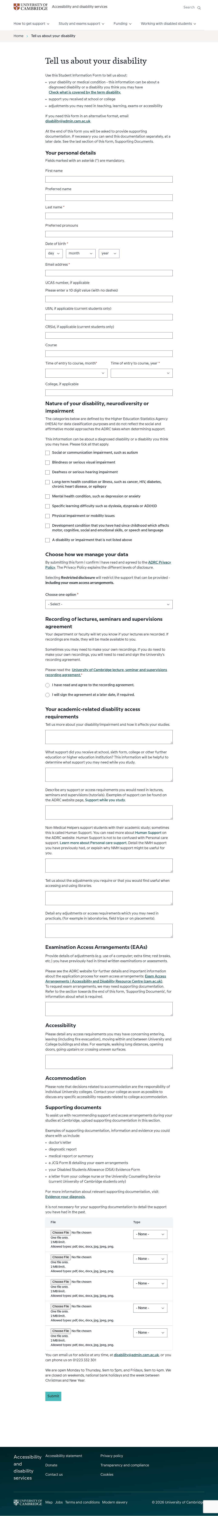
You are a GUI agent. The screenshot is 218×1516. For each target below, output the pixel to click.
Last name (55, 207)
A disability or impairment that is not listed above (92, 540)
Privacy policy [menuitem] (111, 1456)
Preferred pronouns (61, 225)
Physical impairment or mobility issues (83, 516)
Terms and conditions (82, 1502)
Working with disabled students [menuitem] (166, 23)
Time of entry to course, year (135, 363)
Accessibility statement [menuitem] (63, 1456)
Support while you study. (105, 800)
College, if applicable (62, 384)
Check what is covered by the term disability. (85, 92)
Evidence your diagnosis (65, 1197)
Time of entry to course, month (71, 363)
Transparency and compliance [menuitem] (124, 1465)
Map (49, 1502)
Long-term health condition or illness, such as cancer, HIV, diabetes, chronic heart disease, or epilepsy (107, 484)
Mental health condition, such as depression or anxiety (96, 496)
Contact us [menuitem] (54, 1474)
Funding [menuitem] (120, 23)
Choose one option (62, 594)
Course (51, 345)
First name (54, 171)
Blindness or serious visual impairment (83, 462)
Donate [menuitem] (51, 1465)
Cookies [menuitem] (106, 1474)
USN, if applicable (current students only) (78, 308)
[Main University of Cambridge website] (28, 1502)
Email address (57, 264)
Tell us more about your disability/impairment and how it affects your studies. (107, 724)
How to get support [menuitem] (29, 23)
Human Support (148, 833)
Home (18, 36)
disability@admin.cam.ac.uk (67, 121)
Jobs (59, 1502)
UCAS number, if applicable (67, 283)
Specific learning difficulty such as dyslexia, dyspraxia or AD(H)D (104, 506)
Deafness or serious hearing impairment (85, 472)
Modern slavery (115, 1502)
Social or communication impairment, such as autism (95, 452)
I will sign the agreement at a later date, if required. (93, 695)
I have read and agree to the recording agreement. (93, 685)
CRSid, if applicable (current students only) (79, 327)
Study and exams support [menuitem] (79, 23)
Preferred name (58, 189)
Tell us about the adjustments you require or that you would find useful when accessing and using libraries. (107, 883)
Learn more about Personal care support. (93, 843)
